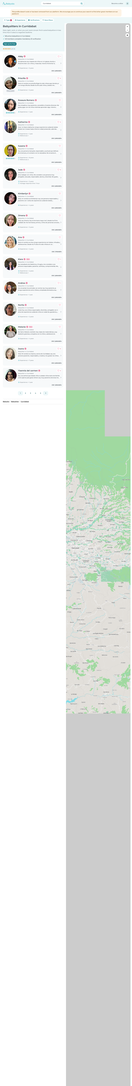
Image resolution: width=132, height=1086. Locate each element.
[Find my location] (127, 35)
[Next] (45, 393)
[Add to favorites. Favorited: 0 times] (60, 100)
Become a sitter (117, 3)
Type (8, 20)
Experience (21, 20)
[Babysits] (8, 3)
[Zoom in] (127, 26)
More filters (48, 20)
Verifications (35, 20)
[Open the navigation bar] (127, 3)
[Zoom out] (127, 30)
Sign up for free (9, 44)
